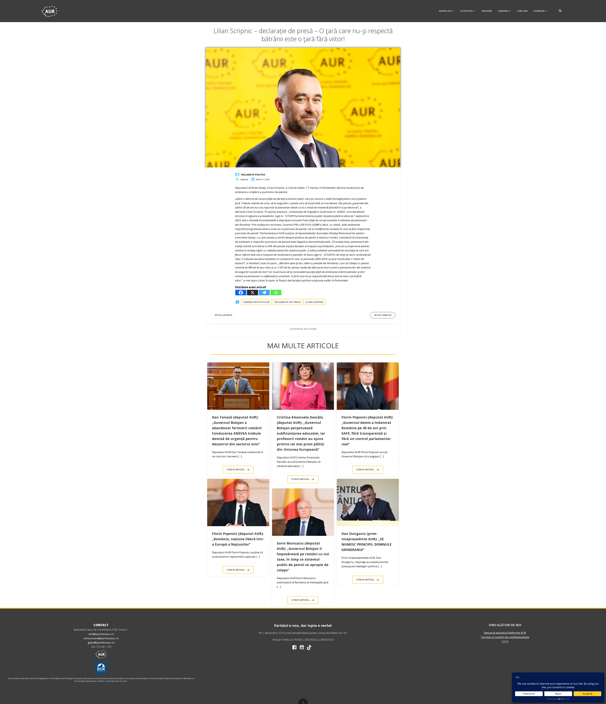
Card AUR (522, 11)
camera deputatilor (256, 302)
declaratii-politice (253, 174)
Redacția (244, 179)
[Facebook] (240, 292)
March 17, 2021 (263, 179)
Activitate (466, 11)
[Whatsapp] (275, 292)
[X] (252, 292)
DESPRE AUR (445, 11)
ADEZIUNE (487, 11)
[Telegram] (264, 292)
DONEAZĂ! (539, 11)
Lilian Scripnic (314, 302)
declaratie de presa (287, 302)
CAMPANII (503, 11)
